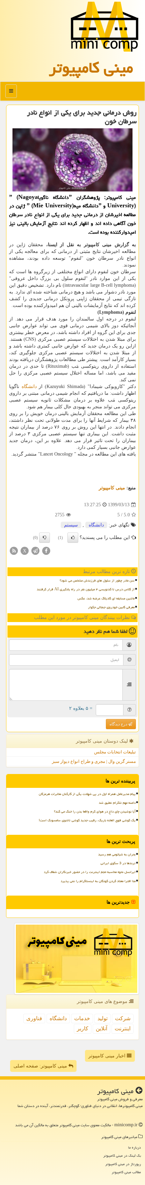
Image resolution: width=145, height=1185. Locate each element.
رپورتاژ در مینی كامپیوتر (123, 1163)
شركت (122, 1018)
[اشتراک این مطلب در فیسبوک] (46, 550)
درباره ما (134, 1147)
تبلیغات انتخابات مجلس (115, 751)
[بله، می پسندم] (72, 538)
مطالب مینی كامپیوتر (126, 1172)
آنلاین (101, 1028)
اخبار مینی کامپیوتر (107, 1055)
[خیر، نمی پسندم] (44, 538)
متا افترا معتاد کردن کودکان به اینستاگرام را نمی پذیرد (98, 881)
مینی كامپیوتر (91, 67)
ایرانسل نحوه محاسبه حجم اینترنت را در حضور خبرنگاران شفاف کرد (90, 872)
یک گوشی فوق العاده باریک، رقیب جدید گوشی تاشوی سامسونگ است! (87, 820)
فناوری (34, 1018)
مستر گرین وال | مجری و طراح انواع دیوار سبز (94, 761)
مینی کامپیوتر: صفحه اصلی (40, 1065)
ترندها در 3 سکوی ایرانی (118, 863)
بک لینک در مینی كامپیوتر (122, 1155)
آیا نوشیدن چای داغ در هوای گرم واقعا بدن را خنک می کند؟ (95, 811)
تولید (102, 1018)
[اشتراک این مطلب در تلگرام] (35, 550)
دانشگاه (29, 386)
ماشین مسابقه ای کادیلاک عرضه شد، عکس (106, 598)
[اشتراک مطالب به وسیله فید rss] (14, 550)
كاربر (82, 1028)
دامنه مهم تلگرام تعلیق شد (117, 802)
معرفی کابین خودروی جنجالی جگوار (111, 607)
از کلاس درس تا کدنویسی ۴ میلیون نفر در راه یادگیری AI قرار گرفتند (86, 589)
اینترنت (122, 1028)
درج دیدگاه (119, 724)
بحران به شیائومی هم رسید (117, 854)
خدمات (82, 1018)
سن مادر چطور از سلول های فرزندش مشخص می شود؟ (97, 580)
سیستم (71, 524)
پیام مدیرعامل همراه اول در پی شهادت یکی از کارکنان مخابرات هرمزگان (87, 794)
